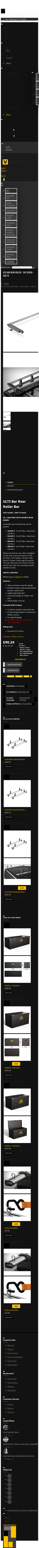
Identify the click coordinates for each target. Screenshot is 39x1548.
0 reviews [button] (7, 637)
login (10, 577)
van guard (19, 676)
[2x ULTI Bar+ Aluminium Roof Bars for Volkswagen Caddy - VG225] (17, 743)
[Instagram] (9, 1484)
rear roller (11, 676)
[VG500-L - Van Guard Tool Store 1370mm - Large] (17, 955)
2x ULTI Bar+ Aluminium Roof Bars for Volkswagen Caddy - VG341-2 (16, 810)
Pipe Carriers (11, 210)
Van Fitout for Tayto (11, 1432)
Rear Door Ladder (10, 216)
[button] (6, 1533)
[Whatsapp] (6, 36)
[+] (13, 1532)
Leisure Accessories (11, 204)
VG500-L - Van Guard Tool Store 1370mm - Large (13, 985)
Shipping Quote (13, 670)
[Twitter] (6, 31)
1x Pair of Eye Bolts (11, 1228)
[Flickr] (9, 1502)
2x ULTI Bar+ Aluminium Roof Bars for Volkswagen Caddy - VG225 (16, 759)
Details (10, 482)
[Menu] (4, 155)
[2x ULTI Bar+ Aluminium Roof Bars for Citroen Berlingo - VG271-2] (17, 858)
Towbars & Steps (10, 255)
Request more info (14, 664)
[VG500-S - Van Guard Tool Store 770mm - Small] (17, 1116)
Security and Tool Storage (11, 241)
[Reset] (3, 11)
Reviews (10, 486)
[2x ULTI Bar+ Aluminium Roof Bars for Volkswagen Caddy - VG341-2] (17, 794)
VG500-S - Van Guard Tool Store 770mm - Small (13, 1146)
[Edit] (2, 68)
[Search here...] (2, 183)
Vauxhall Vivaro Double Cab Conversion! (18, 1456)
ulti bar (26, 676)
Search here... (6, 267)
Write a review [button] (17, 637)
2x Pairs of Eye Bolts (11, 1310)
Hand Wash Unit (10, 197)
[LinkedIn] (9, 1489)
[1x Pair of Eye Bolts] (17, 1194)
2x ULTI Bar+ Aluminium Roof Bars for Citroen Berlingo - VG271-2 (16, 892)
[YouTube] (6, 38)
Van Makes (10, 262)
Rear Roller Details (15, 490)
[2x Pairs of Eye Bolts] (17, 1276)
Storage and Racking (11, 248)
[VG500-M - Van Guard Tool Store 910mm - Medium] (17, 1033)
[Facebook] (6, 28)
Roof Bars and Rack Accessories (11, 232)
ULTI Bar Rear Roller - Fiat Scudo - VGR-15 (19, 286)
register (18, 577)
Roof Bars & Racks (11, 224)
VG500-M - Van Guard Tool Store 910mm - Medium (13, 1068)
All (7, 191)
